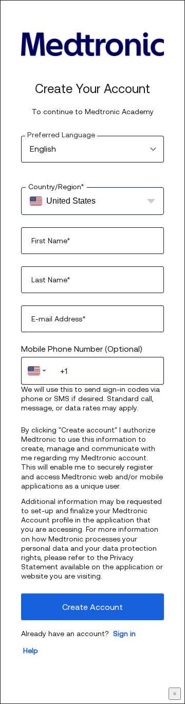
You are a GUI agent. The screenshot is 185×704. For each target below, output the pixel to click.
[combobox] (36, 371)
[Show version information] (175, 694)
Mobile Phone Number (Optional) (81, 349)
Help (30, 650)
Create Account (92, 606)
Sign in (124, 633)
